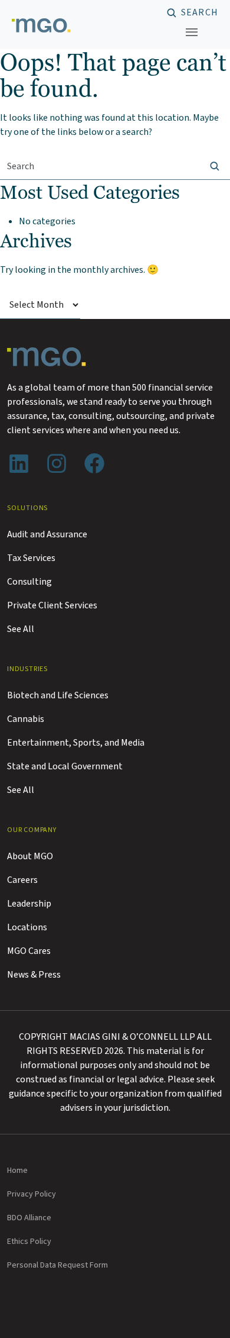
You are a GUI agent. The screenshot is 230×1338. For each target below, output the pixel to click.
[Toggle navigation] (191, 32)
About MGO (30, 856)
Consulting (29, 581)
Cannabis (25, 719)
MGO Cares (29, 950)
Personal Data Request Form (57, 1265)
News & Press (34, 974)
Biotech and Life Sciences (58, 695)
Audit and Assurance (47, 534)
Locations (27, 927)
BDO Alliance (29, 1218)
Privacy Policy (31, 1194)
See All (20, 629)
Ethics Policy (29, 1241)
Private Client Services (52, 605)
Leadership (29, 903)
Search (199, 13)
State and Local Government (65, 766)
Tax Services (31, 558)
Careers (22, 879)
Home (17, 1170)
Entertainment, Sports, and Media (75, 742)
